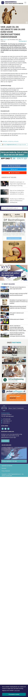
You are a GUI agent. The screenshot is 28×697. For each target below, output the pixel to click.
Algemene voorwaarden (7, 465)
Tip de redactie (15, 172)
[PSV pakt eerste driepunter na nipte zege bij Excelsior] (4, 289)
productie (16, 141)
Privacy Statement (6, 470)
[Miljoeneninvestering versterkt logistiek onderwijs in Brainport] (4, 308)
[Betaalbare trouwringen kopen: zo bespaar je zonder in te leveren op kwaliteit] (4, 302)
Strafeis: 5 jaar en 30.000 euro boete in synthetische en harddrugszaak (17, 200)
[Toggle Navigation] (25, 2)
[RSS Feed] (8, 428)
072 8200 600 (6, 419)
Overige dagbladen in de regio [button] (9, 461)
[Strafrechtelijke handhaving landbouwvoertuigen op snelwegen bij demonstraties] (4, 335)
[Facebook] (2, 428)
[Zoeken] (25, 208)
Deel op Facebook (15, 166)
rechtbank (4, 141)
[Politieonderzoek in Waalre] (4, 321)
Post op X (15, 169)
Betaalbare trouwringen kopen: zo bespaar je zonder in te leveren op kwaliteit (19, 301)
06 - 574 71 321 (20, 158)
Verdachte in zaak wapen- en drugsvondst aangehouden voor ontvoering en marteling (18, 183)
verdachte (10, 141)
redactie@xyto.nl (7, 421)
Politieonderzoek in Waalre (17, 319)
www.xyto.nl (6, 422)
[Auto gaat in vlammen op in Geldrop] (4, 315)
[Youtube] (5, 428)
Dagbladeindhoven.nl (11, 2)
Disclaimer (4, 468)
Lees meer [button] (17, 690)
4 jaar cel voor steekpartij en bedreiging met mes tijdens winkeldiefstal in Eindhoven (17, 192)
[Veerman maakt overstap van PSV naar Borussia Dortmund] (4, 296)
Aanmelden (5, 441)
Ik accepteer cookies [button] (14, 694)
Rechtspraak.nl (23, 41)
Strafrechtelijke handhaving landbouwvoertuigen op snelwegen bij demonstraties (17, 334)
